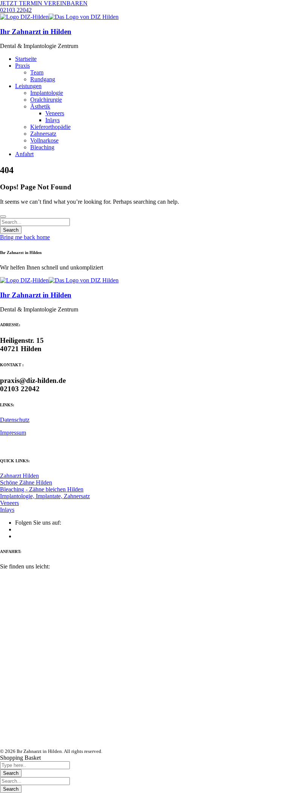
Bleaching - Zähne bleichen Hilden (41, 489)
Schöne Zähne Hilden (26, 482)
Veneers (9, 503)
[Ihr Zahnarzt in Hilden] (24, 17)
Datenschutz (14, 420)
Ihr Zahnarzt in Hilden (35, 32)
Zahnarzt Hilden (19, 475)
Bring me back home (25, 237)
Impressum (13, 432)
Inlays (7, 509)
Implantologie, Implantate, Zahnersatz (45, 496)
